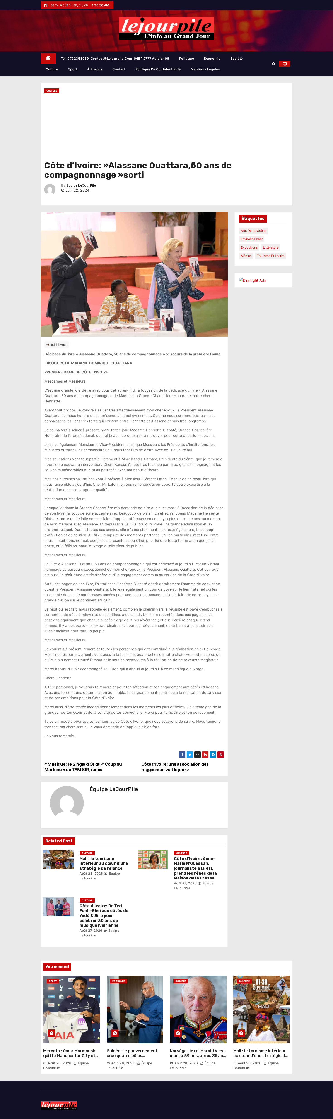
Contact (118, 69)
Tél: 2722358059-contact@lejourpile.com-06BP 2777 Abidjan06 (115, 58)
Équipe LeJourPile (81, 186)
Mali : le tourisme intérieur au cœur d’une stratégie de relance (104, 863)
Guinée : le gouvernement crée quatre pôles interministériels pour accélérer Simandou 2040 (133, 1058)
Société (236, 58)
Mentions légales (205, 69)
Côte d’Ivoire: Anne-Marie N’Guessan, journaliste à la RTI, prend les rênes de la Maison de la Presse (195, 868)
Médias (246, 256)
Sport (72, 69)
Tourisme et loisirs (270, 256)
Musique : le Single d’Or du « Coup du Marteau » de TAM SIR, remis (83, 766)
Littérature (270, 247)
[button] (273, 64)
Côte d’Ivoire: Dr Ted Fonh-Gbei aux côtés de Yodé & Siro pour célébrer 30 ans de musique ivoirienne (104, 915)
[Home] (48, 58)
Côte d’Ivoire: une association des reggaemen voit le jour (175, 766)
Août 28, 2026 (91, 873)
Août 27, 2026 (185, 883)
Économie (212, 58)
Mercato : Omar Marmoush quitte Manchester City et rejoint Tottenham (69, 1055)
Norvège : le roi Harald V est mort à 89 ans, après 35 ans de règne (197, 1055)
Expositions (249, 247)
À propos (94, 69)
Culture (52, 69)
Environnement (252, 239)
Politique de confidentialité (158, 69)
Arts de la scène (253, 231)
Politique (186, 58)
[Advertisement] (166, 127)
